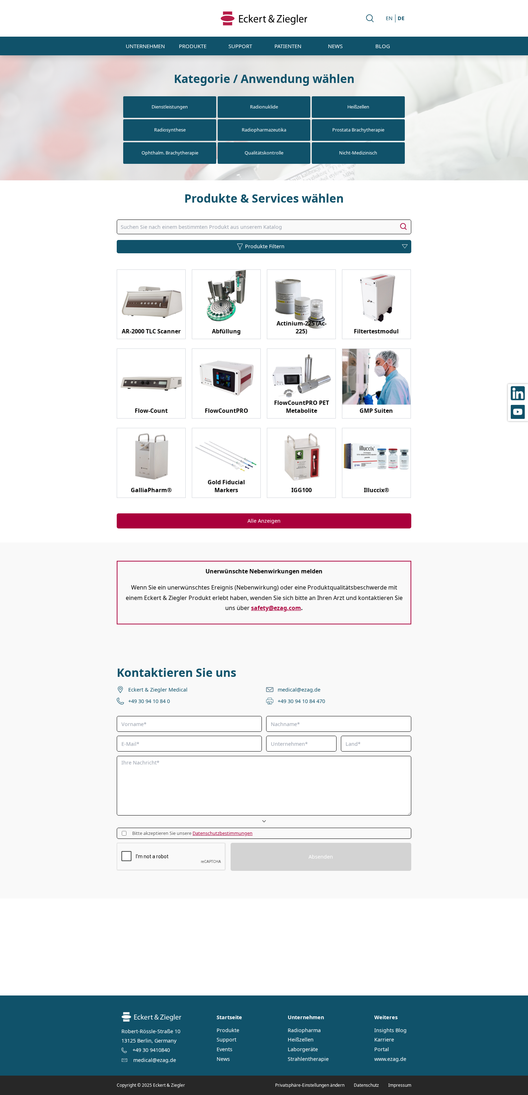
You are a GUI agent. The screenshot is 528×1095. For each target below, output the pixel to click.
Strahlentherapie (308, 1059)
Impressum (399, 1085)
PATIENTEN (287, 46)
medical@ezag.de (299, 689)
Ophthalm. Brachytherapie (170, 152)
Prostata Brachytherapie (358, 129)
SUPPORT (240, 46)
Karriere (384, 1039)
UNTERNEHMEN (145, 46)
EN (389, 18)
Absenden (321, 856)
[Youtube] (518, 412)
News (223, 1059)
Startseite (229, 1017)
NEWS (335, 46)
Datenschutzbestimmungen (223, 833)
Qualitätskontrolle (264, 152)
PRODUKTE (193, 46)
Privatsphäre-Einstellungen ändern (309, 1085)
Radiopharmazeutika (264, 129)
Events (224, 1049)
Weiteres (386, 1017)
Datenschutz (366, 1085)
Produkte (228, 1030)
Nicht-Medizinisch (358, 152)
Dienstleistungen (170, 106)
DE (401, 18)
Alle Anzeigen (264, 520)
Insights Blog (390, 1030)
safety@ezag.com (276, 608)
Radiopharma (304, 1030)
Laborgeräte (303, 1049)
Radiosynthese (170, 129)
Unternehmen (306, 1017)
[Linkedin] (518, 393)
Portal (381, 1049)
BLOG (382, 46)
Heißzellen (358, 106)
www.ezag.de (390, 1059)
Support (226, 1039)
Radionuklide (264, 106)
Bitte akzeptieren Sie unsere (192, 833)
